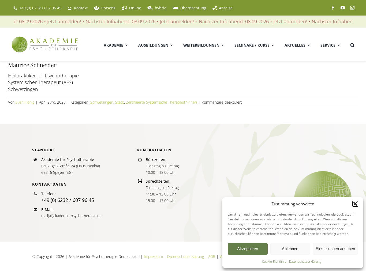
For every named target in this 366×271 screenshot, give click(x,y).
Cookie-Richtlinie (274, 261)
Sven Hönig (25, 102)
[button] (355, 203)
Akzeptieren (247, 248)
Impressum (153, 256)
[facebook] (333, 8)
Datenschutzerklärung (305, 261)
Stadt (119, 102)
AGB (211, 256)
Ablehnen (290, 248)
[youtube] (343, 8)
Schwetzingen (101, 102)
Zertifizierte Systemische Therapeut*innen (161, 102)
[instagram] (352, 8)
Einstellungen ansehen (335, 248)
